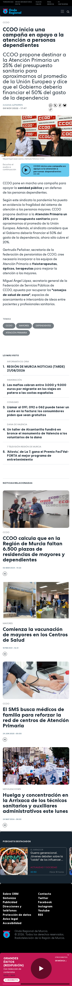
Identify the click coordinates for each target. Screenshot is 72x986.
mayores (24, 325)
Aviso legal (10, 919)
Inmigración (14, 379)
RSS (40, 914)
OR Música (60, 961)
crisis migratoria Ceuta (23, 3)
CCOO (6, 22)
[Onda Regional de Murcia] (12, 11)
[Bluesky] (65, 105)
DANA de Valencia (17, 424)
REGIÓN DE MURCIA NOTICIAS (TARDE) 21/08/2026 (36, 368)
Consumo (13, 402)
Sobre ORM (10, 894)
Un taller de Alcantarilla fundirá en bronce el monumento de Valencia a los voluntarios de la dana (37, 433)
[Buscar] (66, 11)
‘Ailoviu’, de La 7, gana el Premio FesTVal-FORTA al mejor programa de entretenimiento (38, 455)
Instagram (45, 906)
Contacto (44, 894)
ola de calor (39, 3)
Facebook (45, 902)
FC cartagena (63, 3)
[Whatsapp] (51, 105)
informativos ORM (18, 361)
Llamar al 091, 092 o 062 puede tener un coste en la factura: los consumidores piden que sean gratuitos (38, 411)
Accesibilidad (12, 923)
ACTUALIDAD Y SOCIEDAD (43, 867)
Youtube (44, 910)
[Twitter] (55, 105)
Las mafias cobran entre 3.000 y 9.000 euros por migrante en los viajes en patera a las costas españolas (36, 389)
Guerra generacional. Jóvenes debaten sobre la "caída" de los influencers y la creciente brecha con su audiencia (46, 856)
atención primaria (16, 332)
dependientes (43, 325)
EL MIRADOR (36, 849)
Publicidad (10, 902)
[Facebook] (60, 105)
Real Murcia (50, 3)
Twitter (43, 898)
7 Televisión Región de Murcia (24, 446)
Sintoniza (9, 898)
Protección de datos (17, 914)
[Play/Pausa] (41, 968)
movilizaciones (12, 789)
